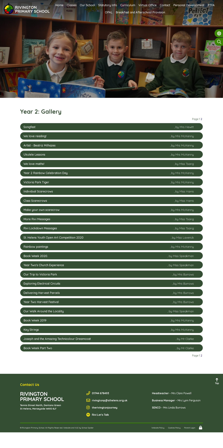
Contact (165, 5)
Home (59, 5)
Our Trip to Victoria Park (40, 274)
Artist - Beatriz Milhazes (40, 145)
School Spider (88, 427)
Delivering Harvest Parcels (42, 293)
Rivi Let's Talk (100, 414)
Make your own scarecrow (42, 210)
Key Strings (31, 330)
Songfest (29, 127)
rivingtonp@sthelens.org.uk (109, 400)
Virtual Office (147, 5)
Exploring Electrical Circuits (42, 283)
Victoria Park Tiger (36, 182)
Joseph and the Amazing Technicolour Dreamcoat (57, 339)
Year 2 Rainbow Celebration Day (46, 173)
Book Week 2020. (36, 256)
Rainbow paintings (36, 247)
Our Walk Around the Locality (44, 311)
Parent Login (189, 427)
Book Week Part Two (38, 348)
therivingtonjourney (104, 407)
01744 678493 (100, 393)
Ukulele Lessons (34, 154)
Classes (72, 5)
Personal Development (188, 5)
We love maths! (34, 164)
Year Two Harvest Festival (41, 302)
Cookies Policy (174, 427)
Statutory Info (107, 5)
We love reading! (35, 136)
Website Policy (157, 427)
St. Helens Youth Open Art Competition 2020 (53, 237)
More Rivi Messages (37, 219)
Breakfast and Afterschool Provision (140, 12)
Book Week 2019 (35, 320)
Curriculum (127, 5)
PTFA (211, 5)
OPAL (108, 12)
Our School (87, 5)
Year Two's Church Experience (44, 265)
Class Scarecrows (35, 201)
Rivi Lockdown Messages (40, 228)
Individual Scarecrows (38, 191)
